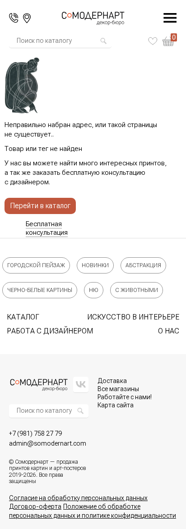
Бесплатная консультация (47, 228)
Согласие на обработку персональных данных (78, 498)
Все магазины (118, 388)
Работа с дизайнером (50, 331)
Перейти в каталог (40, 205)
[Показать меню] (165, 18)
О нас (168, 331)
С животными (136, 290)
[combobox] (58, 41)
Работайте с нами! (125, 397)
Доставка (112, 380)
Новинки (95, 265)
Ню (93, 290)
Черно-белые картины (39, 290)
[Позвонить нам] (14, 18)
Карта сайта (116, 405)
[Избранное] (153, 41)
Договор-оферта (35, 506)
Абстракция (143, 265)
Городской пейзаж (36, 265)
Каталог (23, 317)
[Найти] (103, 41)
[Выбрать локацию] (27, 18)
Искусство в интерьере (133, 317)
